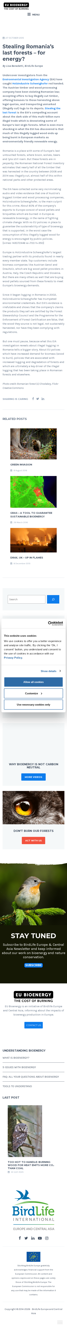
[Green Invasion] (33, 443)
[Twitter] (37, 399)
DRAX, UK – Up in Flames (26, 557)
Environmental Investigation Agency (26, 79)
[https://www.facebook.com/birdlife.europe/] (20, 1238)
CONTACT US (33, 1025)
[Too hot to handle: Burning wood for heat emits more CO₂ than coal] (25, 1131)
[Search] (53, 599)
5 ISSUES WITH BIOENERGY (19, 1067)
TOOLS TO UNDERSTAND (17, 1086)
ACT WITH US (33, 840)
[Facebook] (33, 399)
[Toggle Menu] (60, 1322)
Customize (31, 693)
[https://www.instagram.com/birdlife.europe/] (46, 1238)
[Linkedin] (43, 399)
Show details (48, 670)
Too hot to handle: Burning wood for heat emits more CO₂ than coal (31, 1165)
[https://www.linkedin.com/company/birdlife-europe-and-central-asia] (33, 1238)
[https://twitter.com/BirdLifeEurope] (26, 1238)
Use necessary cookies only (33, 704)
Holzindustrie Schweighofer (30, 83)
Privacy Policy (13, 657)
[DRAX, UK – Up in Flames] (33, 540)
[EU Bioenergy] (16, 6)
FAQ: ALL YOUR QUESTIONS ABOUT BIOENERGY (31, 1076)
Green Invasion (21, 464)
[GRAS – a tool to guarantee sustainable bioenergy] (33, 491)
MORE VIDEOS (33, 777)
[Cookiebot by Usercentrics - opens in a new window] (48, 623)
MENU (36, 14)
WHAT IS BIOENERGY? (16, 1057)
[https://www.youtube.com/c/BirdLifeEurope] (40, 1238)
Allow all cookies (33, 682)
